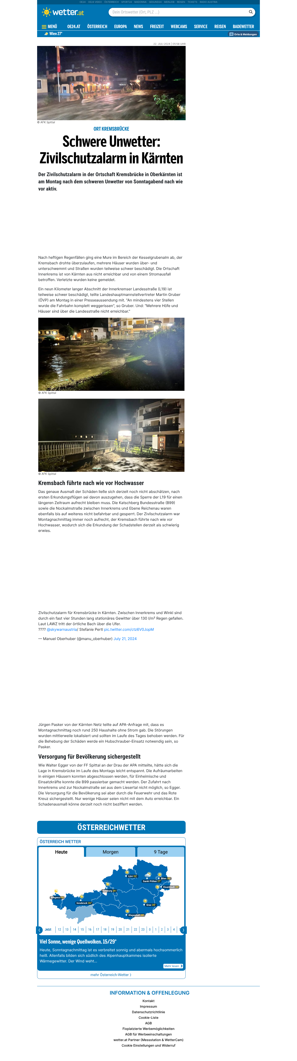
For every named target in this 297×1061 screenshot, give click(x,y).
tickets (192, 2)
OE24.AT (73, 27)
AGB (148, 1023)
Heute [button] (61, 852)
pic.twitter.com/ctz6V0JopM (129, 629)
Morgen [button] (111, 852)
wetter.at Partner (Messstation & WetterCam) (148, 1040)
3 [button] (168, 930)
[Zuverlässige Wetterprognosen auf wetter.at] (70, 12)
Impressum (148, 1007)
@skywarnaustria (62, 629)
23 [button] (143, 930)
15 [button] (82, 930)
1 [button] (156, 930)
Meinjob (169, 2)
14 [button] (74, 930)
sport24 (126, 2)
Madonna (140, 2)
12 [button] (59, 930)
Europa (120, 27)
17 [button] (97, 930)
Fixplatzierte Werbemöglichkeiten (148, 1029)
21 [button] (127, 930)
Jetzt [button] (48, 930)
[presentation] (39, 930)
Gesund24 (155, 2)
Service (200, 27)
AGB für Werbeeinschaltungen (148, 1034)
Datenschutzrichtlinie (148, 1012)
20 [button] (120, 930)
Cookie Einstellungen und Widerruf (148, 1046)
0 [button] (150, 930)
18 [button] (105, 930)
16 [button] (89, 930)
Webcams (179, 27)
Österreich (111, 2)
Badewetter (243, 27)
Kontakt (148, 1001)
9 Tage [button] (161, 852)
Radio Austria (208, 2)
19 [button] (112, 930)
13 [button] (66, 930)
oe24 (83, 2)
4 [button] (174, 930)
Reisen (181, 2)
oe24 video (95, 2)
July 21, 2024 (125, 638)
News (138, 27)
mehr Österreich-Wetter (109, 975)
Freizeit (157, 27)
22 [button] (135, 930)
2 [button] (162, 930)
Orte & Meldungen (245, 34)
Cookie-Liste (148, 1018)
